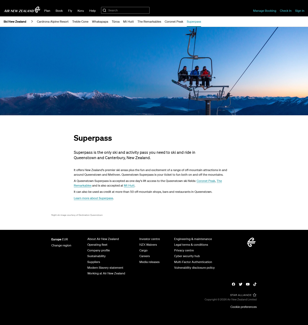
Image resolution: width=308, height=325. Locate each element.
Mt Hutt (129, 185)
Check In (286, 10)
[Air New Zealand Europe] (22, 9)
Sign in (299, 10)
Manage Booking (264, 10)
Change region (61, 245)
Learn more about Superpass (93, 198)
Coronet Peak (206, 181)
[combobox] (125, 10)
